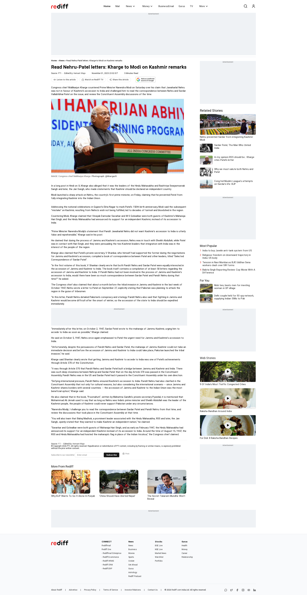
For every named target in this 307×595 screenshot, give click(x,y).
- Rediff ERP (107, 568)
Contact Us (153, 590)
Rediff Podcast (134, 576)
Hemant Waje (79, 73)
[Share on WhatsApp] (225, 590)
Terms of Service (110, 590)
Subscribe (111, 455)
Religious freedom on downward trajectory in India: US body (226, 256)
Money (146, 6)
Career (184, 553)
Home (107, 6)
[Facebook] (237, 590)
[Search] (245, 6)
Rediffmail (106, 545)
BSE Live (158, 545)
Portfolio (158, 561)
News (129, 6)
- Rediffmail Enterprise (111, 553)
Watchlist (159, 557)
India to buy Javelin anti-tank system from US (227, 250)
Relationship (187, 557)
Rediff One (106, 549)
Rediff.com (176, 590)
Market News (160, 553)
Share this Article (121, 80)
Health (184, 545)
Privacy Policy (90, 590)
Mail (117, 6)
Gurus (182, 6)
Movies (131, 553)
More (202, 6)
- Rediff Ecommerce (110, 557)
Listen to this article (66, 80)
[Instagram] (243, 590)
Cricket (131, 561)
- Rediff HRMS (108, 561)
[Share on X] (231, 590)
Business (132, 549)
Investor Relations (133, 590)
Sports (131, 557)
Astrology (132, 572)
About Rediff (56, 590)
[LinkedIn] (254, 590)
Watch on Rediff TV (94, 80)
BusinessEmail (166, 6)
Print (127, 454)
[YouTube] (249, 590)
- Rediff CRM (107, 565)
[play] (228, 371)
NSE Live (158, 549)
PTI (59, 73)
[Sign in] (253, 6)
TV (191, 6)
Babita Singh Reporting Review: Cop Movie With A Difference (228, 271)
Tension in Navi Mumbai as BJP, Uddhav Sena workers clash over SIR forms (226, 264)
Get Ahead (133, 565)
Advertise (73, 590)
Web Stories (208, 358)
